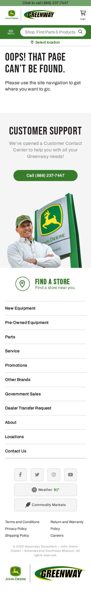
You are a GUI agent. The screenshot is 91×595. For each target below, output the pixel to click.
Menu (11, 33)
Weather (48, 490)
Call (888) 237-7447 (46, 175)
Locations (14, 437)
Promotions (16, 365)
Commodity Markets (49, 505)
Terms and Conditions (22, 522)
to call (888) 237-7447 (45, 3)
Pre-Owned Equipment (27, 322)
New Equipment (20, 308)
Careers (57, 535)
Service (12, 351)
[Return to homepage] (30, 19)
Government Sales (23, 394)
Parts (10, 337)
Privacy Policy (16, 529)
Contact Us (16, 451)
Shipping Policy (17, 535)
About (10, 422)
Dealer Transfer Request (28, 408)
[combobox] (53, 32)
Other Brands (17, 379)
